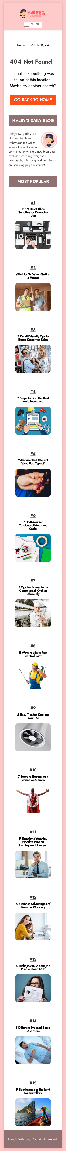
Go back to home (33, 100)
